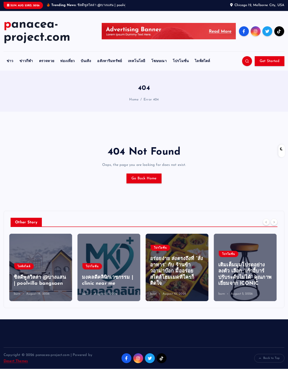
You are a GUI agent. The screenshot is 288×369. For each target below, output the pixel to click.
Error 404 (151, 99)
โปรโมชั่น (181, 61)
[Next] (274, 221)
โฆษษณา (159, 61)
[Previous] (266, 221)
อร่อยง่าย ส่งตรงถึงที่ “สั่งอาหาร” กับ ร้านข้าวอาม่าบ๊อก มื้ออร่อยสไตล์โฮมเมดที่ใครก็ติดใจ (109, 271)
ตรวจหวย (46, 61)
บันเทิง (86, 61)
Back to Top (271, 358)
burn (18, 294)
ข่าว (10, 61)
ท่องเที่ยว (67, 61)
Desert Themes (16, 361)
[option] (42, 267)
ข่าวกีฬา (26, 61)
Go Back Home (144, 178)
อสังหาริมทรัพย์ (109, 61)
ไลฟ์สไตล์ (202, 61)
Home (134, 99)
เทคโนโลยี (136, 61)
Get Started (269, 61)
